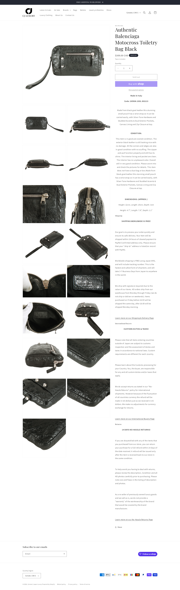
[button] (67, 10)
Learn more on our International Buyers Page (135, 419)
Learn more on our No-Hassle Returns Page (134, 519)
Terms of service (85, 584)
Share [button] (120, 527)
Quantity (118, 63)
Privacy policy (72, 584)
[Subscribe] (64, 554)
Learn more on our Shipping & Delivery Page (134, 318)
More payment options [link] (136, 90)
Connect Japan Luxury (35, 584)
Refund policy (61, 584)
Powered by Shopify (48, 584)
